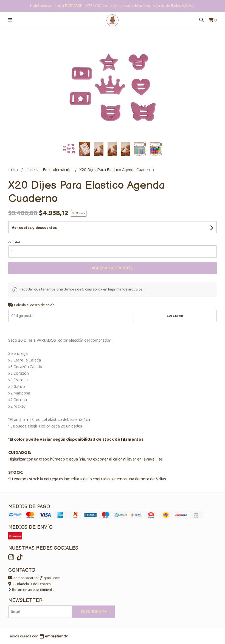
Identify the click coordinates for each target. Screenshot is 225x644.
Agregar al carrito (113, 268)
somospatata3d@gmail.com (36, 578)
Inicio (13, 169)
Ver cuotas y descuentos (34, 228)
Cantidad (14, 242)
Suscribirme (94, 611)
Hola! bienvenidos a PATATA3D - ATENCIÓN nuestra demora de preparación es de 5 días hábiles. (112, 5)
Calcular (175, 316)
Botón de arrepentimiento (33, 590)
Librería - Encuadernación (49, 169)
